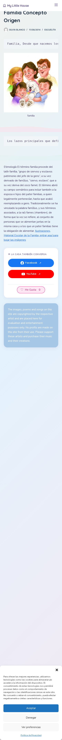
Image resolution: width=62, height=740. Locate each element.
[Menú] (56, 6)
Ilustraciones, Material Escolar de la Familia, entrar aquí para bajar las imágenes (31, 235)
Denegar (31, 717)
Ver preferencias (31, 727)
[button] (57, 670)
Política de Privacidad (31, 735)
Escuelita (50, 29)
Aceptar (31, 708)
